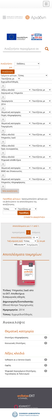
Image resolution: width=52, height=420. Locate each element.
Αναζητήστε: (6, 63)
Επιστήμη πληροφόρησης (16, 337)
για (10, 67)
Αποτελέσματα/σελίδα (21, 237)
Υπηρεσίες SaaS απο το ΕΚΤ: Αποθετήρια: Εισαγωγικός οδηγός (18, 294)
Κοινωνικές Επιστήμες (15, 343)
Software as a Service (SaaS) (18, 359)
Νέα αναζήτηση (9, 191)
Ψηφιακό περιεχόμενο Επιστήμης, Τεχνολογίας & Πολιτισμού (20, 372)
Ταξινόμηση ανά (15, 241)
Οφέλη (8, 365)
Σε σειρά (41, 241)
